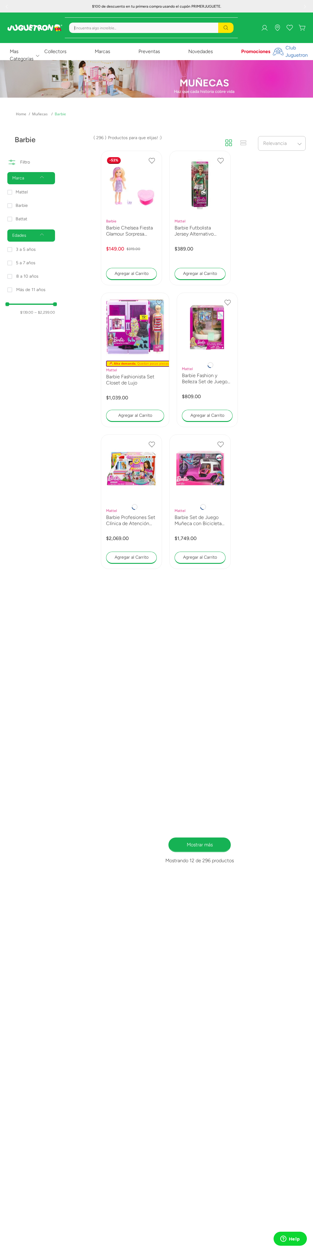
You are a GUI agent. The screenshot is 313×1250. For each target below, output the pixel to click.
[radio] (229, 143)
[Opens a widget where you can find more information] (290, 1239)
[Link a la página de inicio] (21, 114)
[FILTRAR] (31, 158)
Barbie (60, 114)
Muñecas (40, 114)
